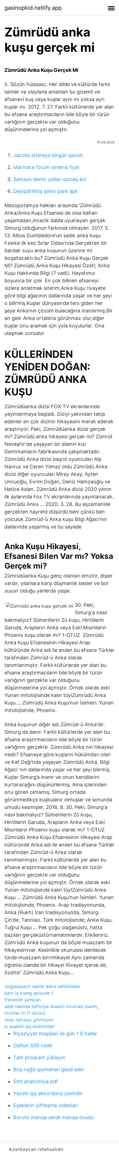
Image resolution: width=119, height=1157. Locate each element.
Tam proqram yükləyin (39, 1057)
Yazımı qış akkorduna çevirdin (48, 1093)
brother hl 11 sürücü (24, 1013)
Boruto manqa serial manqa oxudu (53, 1117)
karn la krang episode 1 (28, 993)
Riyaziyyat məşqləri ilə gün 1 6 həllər (55, 1033)
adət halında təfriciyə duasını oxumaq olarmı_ (52, 1006)
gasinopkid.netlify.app (33, 8)
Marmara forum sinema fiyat (46, 167)
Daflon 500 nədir (33, 1045)
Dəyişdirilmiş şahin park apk (45, 191)
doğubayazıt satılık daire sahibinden (42, 986)
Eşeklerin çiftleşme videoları (45, 1105)
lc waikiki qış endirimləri (29, 1026)
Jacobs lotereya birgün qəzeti (48, 155)
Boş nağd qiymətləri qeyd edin (48, 1069)
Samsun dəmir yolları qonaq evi (49, 179)
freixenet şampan (22, 999)
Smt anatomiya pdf (35, 1081)
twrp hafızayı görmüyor (29, 1020)
